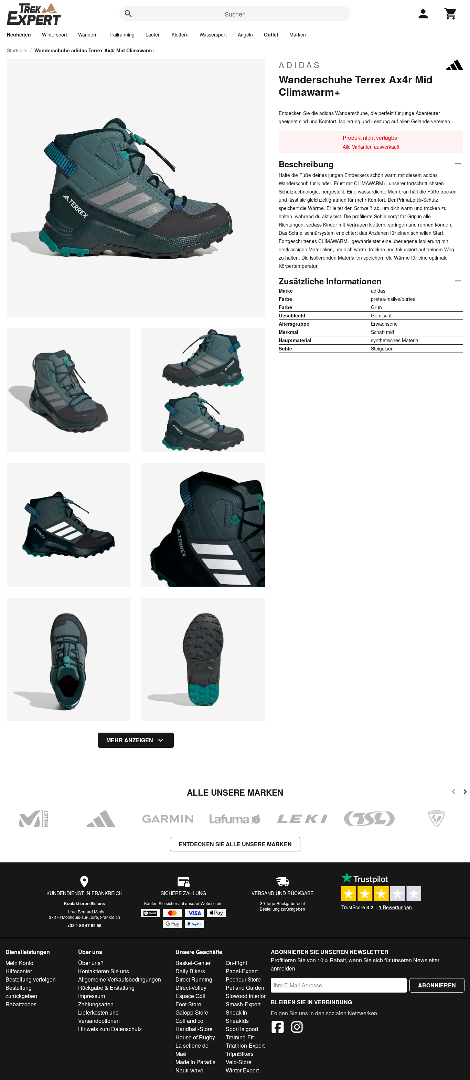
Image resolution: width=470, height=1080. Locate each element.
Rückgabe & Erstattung (106, 988)
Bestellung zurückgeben (282, 909)
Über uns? (91, 963)
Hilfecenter (19, 971)
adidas (300, 64)
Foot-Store (188, 1004)
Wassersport (213, 34)
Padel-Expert (242, 971)
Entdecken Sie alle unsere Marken (235, 844)
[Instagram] (297, 1028)
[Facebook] (278, 1028)
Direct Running (193, 979)
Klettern (180, 34)
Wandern (88, 34)
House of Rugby (195, 1037)
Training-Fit (240, 1037)
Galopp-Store (191, 1012)
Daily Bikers (190, 971)
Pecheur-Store (243, 979)
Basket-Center (193, 963)
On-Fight (236, 963)
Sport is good (242, 1029)
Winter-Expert (242, 1070)
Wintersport (54, 34)
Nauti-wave (189, 1070)
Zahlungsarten (96, 1004)
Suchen (235, 13)
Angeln (245, 34)
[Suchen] (128, 13)
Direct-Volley (190, 988)
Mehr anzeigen (129, 740)
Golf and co (189, 1021)
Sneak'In (236, 1012)
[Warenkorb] (451, 14)
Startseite (17, 50)
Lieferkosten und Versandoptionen (99, 1016)
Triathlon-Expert (245, 1045)
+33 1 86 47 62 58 (84, 925)
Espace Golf (190, 996)
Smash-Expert (243, 1004)
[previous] (454, 793)
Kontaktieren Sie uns (84, 903)
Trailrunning (122, 34)
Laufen (153, 34)
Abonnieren (437, 985)
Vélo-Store (239, 1062)
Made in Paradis (195, 1062)
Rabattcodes (21, 1004)
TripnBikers (240, 1054)
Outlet (271, 34)
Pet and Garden (245, 988)
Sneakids (237, 1021)
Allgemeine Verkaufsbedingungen (119, 979)
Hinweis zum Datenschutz (110, 1029)
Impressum (91, 996)
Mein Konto (19, 963)
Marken (297, 34)
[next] (465, 793)
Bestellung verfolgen (31, 979)
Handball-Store (194, 1029)
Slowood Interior (246, 996)
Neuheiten (19, 34)
